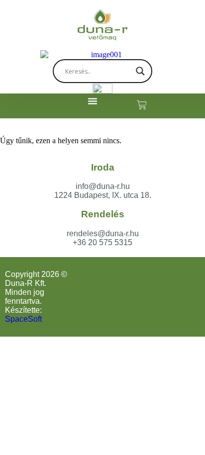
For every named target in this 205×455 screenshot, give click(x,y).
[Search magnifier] (140, 71)
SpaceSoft (23, 319)
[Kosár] (137, 105)
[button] (92, 100)
